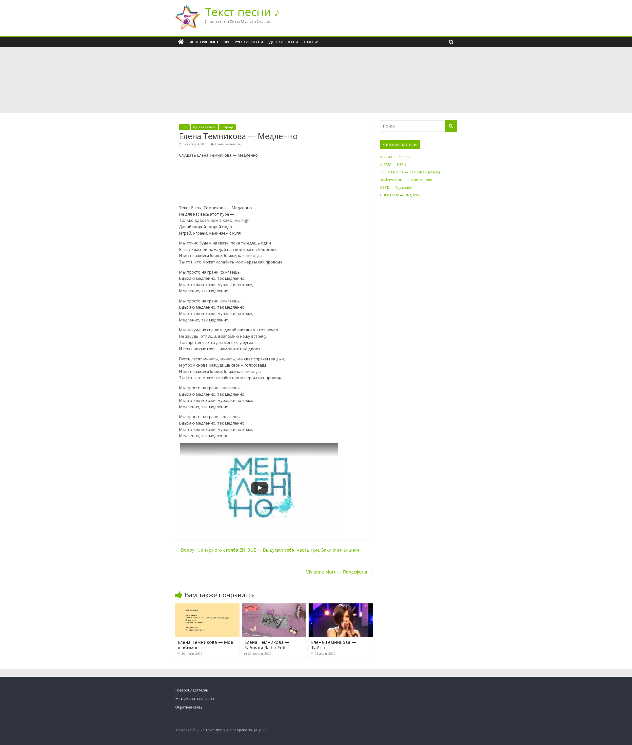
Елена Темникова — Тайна (333, 645)
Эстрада (227, 127)
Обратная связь (188, 707)
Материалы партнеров (194, 698)
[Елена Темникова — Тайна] (341, 606)
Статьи (311, 41)
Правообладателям (192, 690)
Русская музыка (204, 127)
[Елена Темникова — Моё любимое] (207, 606)
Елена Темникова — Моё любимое (205, 645)
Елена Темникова (228, 144)
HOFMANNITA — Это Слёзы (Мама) (410, 172)
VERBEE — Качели (395, 156)
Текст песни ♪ (242, 11)
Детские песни (283, 41)
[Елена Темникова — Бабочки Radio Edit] (274, 606)
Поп (184, 127)
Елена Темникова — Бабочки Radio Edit (266, 645)
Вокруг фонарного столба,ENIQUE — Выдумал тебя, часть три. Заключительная (267, 550)
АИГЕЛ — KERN (393, 164)
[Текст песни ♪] (180, 42)
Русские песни (249, 41)
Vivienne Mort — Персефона (339, 572)
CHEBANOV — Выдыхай (400, 195)
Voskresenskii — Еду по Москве (406, 179)
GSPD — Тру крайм (396, 187)
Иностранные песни (209, 41)
